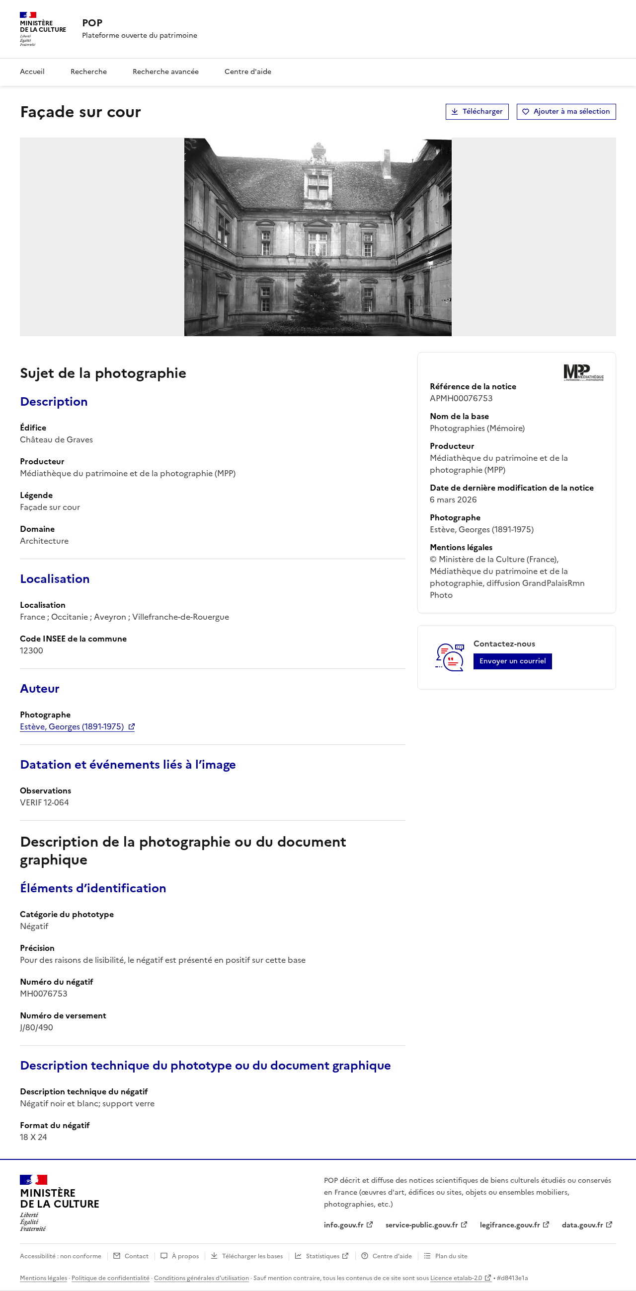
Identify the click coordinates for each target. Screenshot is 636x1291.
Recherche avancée (166, 72)
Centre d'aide (248, 72)
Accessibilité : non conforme (60, 1256)
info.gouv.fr (344, 1225)
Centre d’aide (392, 1256)
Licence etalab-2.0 (456, 1278)
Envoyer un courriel (512, 661)
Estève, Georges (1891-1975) (72, 726)
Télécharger (483, 111)
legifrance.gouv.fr (510, 1225)
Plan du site (451, 1256)
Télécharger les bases (252, 1256)
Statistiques (322, 1256)
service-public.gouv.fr (422, 1225)
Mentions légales (43, 1278)
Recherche (89, 72)
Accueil (32, 72)
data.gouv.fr (582, 1225)
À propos (185, 1256)
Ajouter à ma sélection (572, 111)
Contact (137, 1256)
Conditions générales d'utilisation (201, 1278)
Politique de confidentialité (111, 1278)
